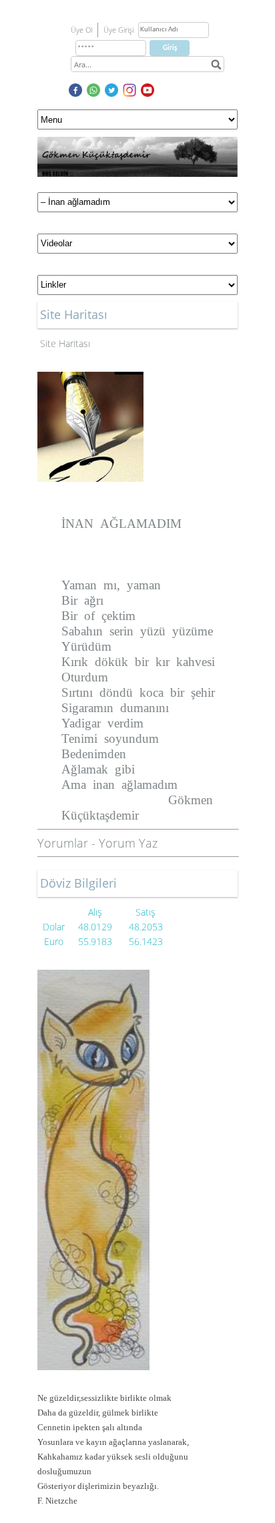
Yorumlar (62, 843)
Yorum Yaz (128, 843)
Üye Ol (81, 30)
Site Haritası (65, 343)
